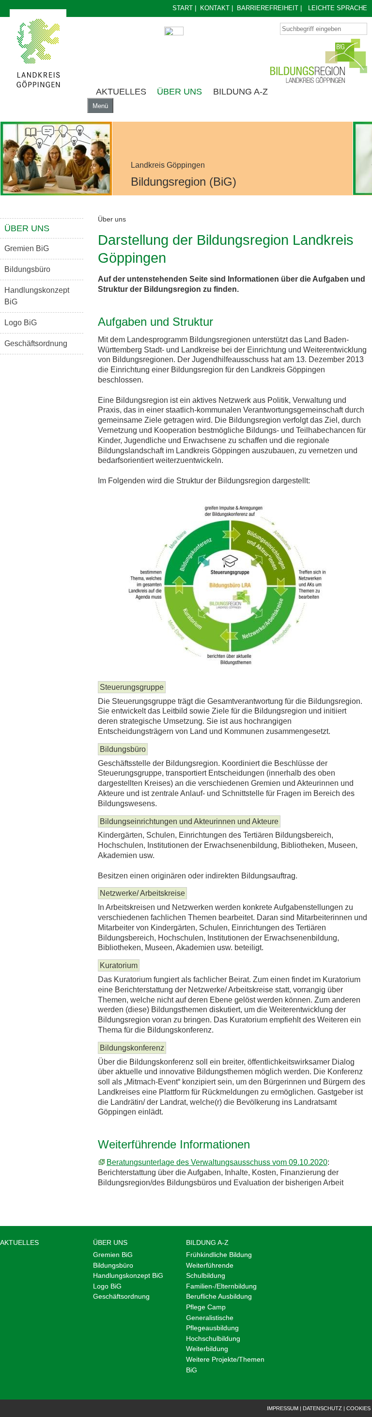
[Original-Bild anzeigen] (56, 158)
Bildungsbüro (27, 269)
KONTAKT (215, 8)
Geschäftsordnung (35, 343)
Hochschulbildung (213, 1338)
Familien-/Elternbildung (221, 1286)
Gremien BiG (26, 248)
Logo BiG (20, 322)
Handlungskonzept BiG (36, 296)
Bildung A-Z (240, 91)
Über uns (179, 91)
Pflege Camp (206, 1307)
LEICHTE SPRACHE (337, 8)
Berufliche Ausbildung (219, 1296)
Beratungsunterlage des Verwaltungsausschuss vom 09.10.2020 (217, 1162)
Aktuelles (121, 91)
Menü (100, 106)
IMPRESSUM (282, 1408)
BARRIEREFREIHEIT (267, 8)
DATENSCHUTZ (322, 1408)
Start (182, 8)
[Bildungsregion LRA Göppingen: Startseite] (38, 53)
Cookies (358, 1408)
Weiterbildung (207, 1349)
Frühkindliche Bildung (219, 1254)
